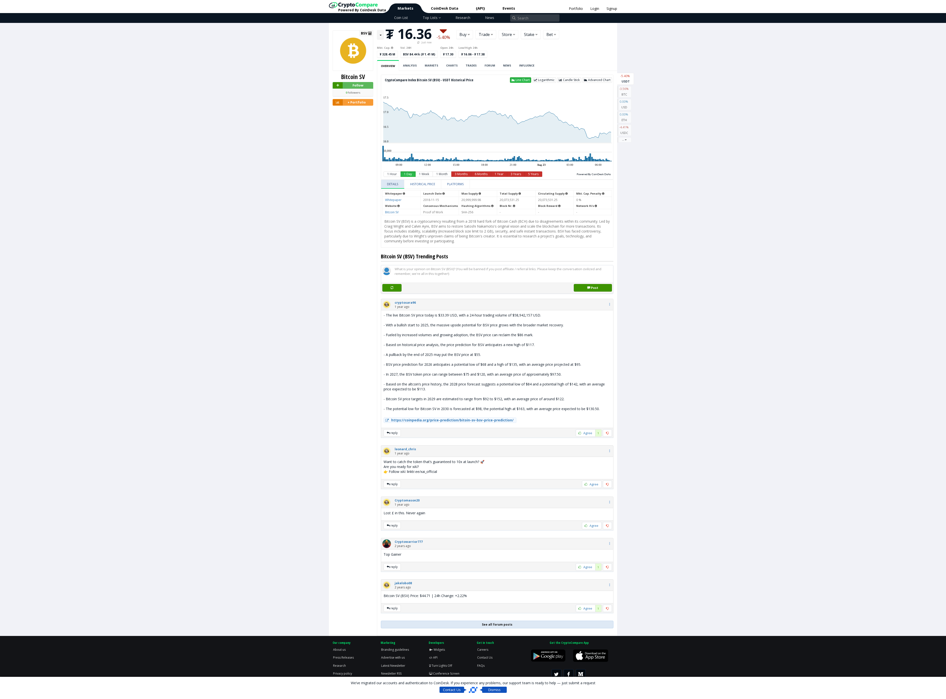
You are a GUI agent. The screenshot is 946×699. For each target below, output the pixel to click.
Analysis (410, 65)
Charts (452, 65)
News (489, 17)
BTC (624, 92)
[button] (520, 80)
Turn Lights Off (441, 666)
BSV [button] (364, 33)
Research (463, 17)
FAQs (481, 666)
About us (339, 650)
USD (624, 104)
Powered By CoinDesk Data (594, 174)
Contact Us (484, 657)
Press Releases (343, 657)
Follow (358, 85)
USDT (625, 79)
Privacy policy (342, 673)
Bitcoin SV (392, 212)
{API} (480, 8)
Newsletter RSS (391, 673)
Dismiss (494, 689)
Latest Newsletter (393, 666)
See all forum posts (497, 624)
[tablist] (497, 184)
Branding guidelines (395, 650)
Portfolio (576, 8)
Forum (490, 65)
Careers (482, 650)
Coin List (401, 17)
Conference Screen (445, 673)
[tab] (392, 184)
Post (594, 288)
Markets (405, 8)
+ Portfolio (357, 102)
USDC (624, 130)
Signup (612, 8)
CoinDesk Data (444, 8)
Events (509, 8)
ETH (624, 117)
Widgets (439, 650)
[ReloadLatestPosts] (392, 288)
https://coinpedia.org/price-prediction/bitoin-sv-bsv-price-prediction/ (452, 420)
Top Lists (431, 17)
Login (594, 8)
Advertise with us (393, 657)
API (435, 657)
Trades (471, 65)
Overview (388, 66)
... (623, 139)
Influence (526, 65)
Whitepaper (393, 200)
